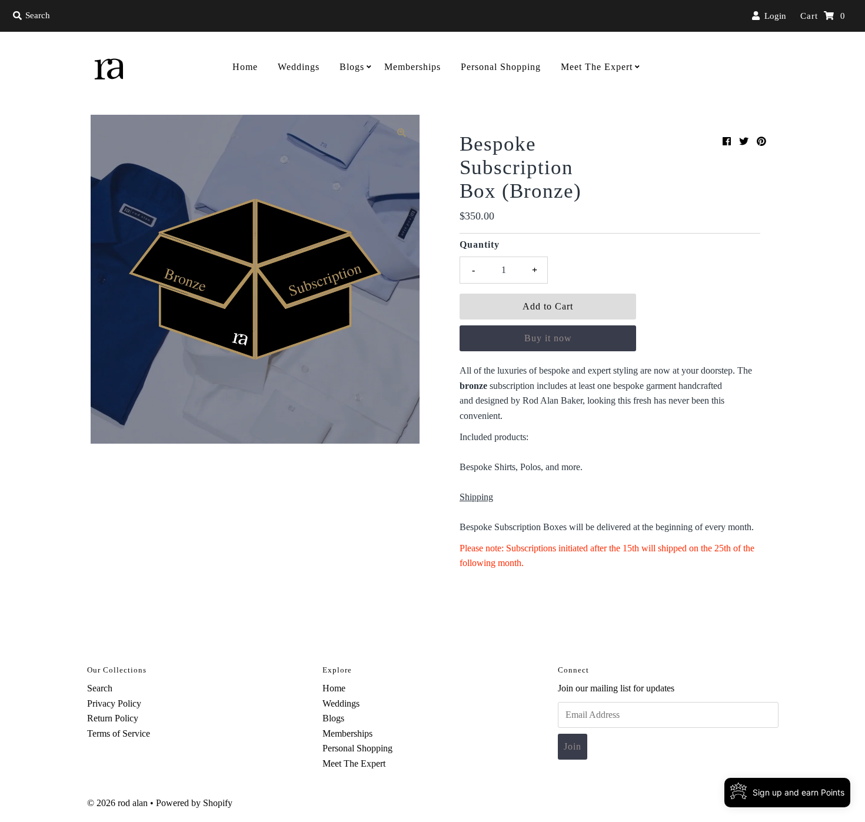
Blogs (352, 67)
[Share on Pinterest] (761, 142)
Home (245, 67)
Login (773, 16)
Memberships (412, 67)
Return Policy (112, 718)
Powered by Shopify (194, 803)
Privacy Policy (114, 703)
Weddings (299, 67)
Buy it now (548, 338)
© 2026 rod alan (117, 803)
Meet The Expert (597, 67)
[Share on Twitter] (743, 142)
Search (99, 688)
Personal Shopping (501, 67)
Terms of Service (118, 733)
